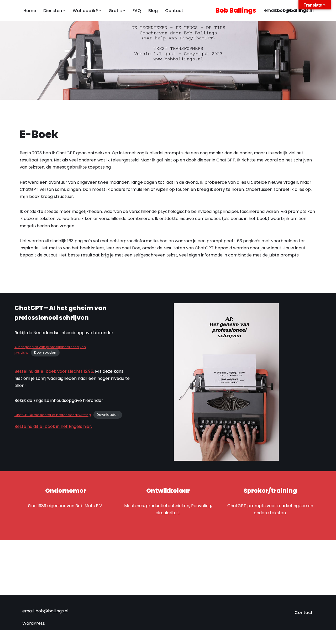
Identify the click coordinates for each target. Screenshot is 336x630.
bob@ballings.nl (295, 10)
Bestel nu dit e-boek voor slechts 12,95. (54, 371)
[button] (64, 10)
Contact (174, 11)
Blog (153, 11)
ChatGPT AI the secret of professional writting (52, 415)
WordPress (33, 623)
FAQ (137, 11)
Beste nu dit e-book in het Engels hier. (53, 426)
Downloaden (45, 352)
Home (29, 11)
